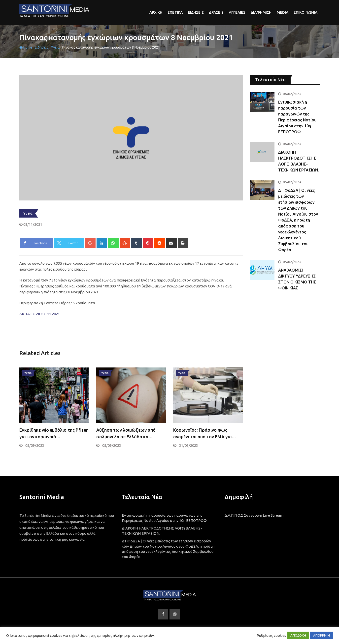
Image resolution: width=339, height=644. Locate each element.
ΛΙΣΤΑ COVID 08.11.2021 (39, 314)
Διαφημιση (261, 12)
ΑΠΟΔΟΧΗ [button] (298, 635)
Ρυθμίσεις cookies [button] (271, 635)
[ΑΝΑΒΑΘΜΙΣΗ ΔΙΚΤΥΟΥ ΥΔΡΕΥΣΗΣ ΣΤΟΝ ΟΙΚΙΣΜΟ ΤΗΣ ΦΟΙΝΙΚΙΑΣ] (262, 270)
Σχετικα (175, 12)
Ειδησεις (196, 12)
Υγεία (55, 47)
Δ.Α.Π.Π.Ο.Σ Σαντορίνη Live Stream (254, 515)
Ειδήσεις (41, 47)
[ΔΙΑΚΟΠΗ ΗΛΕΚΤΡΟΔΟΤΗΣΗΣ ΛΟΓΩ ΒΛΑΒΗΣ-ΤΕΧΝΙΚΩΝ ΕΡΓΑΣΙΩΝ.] (262, 152)
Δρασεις (216, 12)
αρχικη (155, 12)
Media (282, 12)
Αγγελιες (237, 12)
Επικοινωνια (305, 12)
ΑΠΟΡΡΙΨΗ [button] (321, 635)
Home (27, 47)
